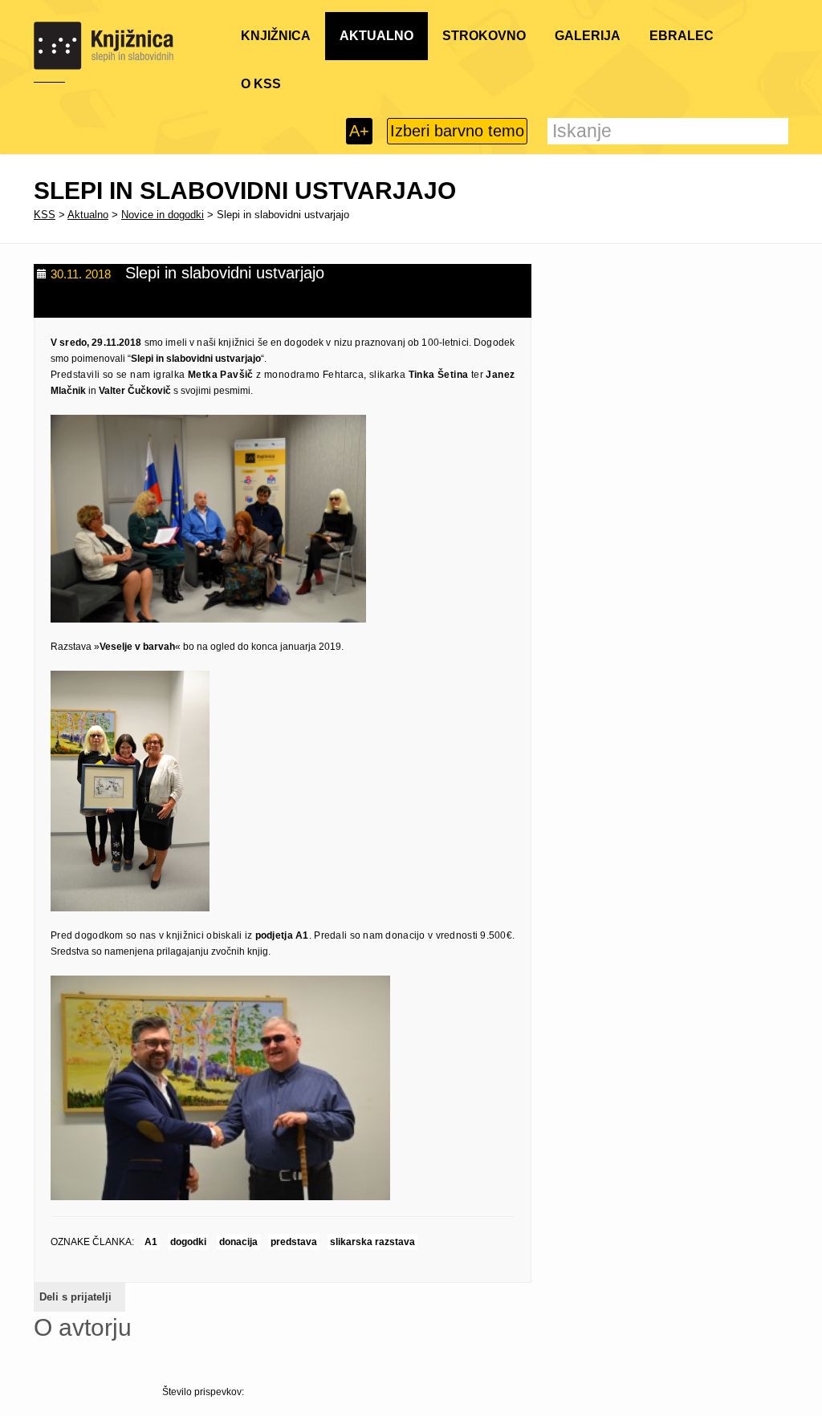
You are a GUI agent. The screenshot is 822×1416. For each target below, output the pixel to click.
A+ (359, 131)
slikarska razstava (372, 1242)
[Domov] (103, 46)
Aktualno (376, 36)
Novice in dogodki (162, 215)
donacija (238, 1242)
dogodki (188, 1242)
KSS (44, 215)
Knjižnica (276, 36)
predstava (294, 1242)
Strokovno (484, 36)
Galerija (588, 36)
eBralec (681, 36)
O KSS (261, 84)
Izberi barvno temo (457, 131)
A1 (150, 1242)
